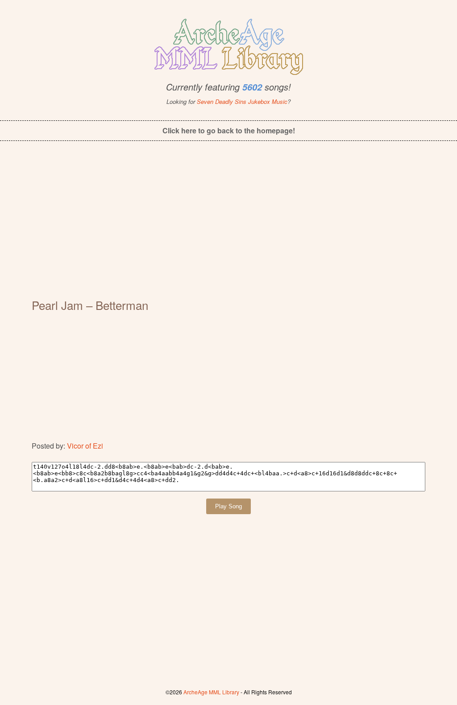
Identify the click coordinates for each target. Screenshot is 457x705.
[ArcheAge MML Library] (228, 44)
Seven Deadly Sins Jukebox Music (242, 101)
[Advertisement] (228, 225)
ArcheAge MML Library (211, 692)
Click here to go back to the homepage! (228, 130)
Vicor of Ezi (85, 446)
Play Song (228, 506)
